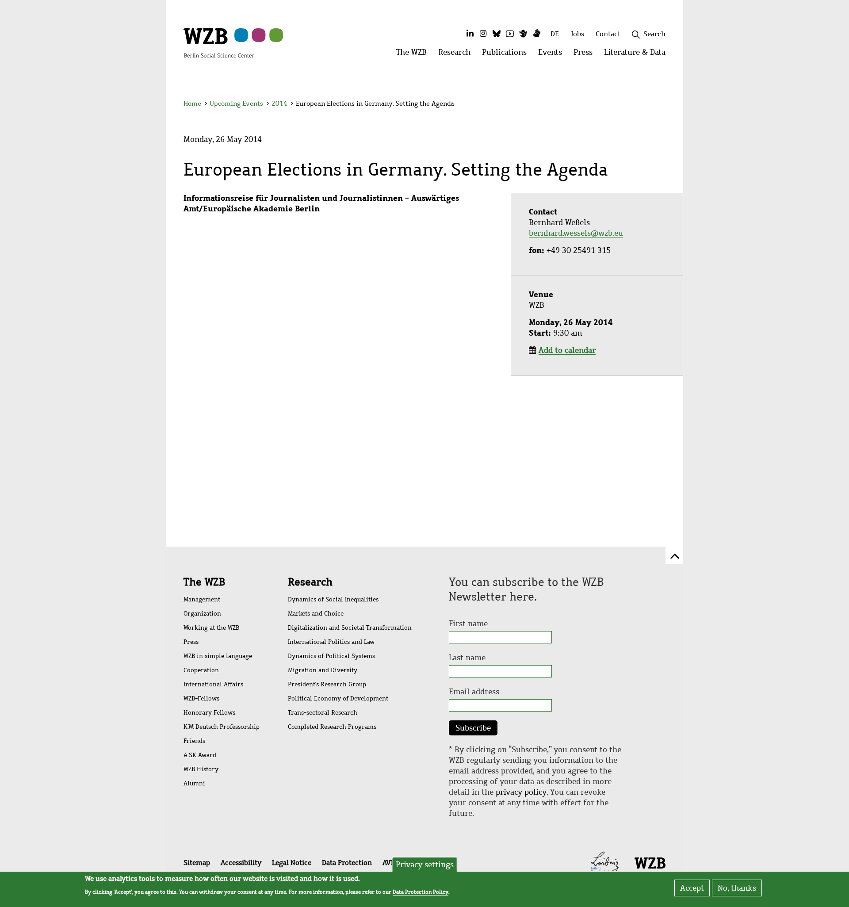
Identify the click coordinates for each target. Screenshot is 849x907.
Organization (202, 613)
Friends (194, 741)
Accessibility (241, 862)
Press (191, 642)
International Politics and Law (331, 642)
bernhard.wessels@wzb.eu (576, 233)
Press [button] (586, 54)
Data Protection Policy (420, 892)
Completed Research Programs (332, 727)
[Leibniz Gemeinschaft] (605, 862)
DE (555, 33)
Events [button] (553, 54)
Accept (692, 888)
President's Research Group (327, 684)
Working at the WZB (211, 628)
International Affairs (213, 684)
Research (310, 582)
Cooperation (201, 670)
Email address (474, 691)
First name (468, 623)
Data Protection (347, 862)
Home (192, 103)
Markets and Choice (316, 613)
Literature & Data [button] (637, 54)
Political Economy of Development (338, 698)
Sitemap (197, 862)
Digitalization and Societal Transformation (350, 628)
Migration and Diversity (322, 670)
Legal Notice (291, 862)
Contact (608, 33)
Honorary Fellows (209, 712)
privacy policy (521, 792)
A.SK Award (200, 755)
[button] (667, 105)
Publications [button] (507, 54)
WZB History (201, 769)
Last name (467, 657)
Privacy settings (425, 864)
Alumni (194, 783)
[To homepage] (219, 42)
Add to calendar (567, 350)
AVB (388, 862)
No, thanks (737, 888)
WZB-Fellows (201, 698)
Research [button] (457, 54)
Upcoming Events (236, 103)
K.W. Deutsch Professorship (222, 727)
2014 (279, 103)
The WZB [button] (414, 54)
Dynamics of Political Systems (331, 656)
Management (202, 599)
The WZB (204, 582)
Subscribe (473, 728)
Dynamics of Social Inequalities (333, 599)
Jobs (577, 33)
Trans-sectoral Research (322, 712)
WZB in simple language (218, 656)
